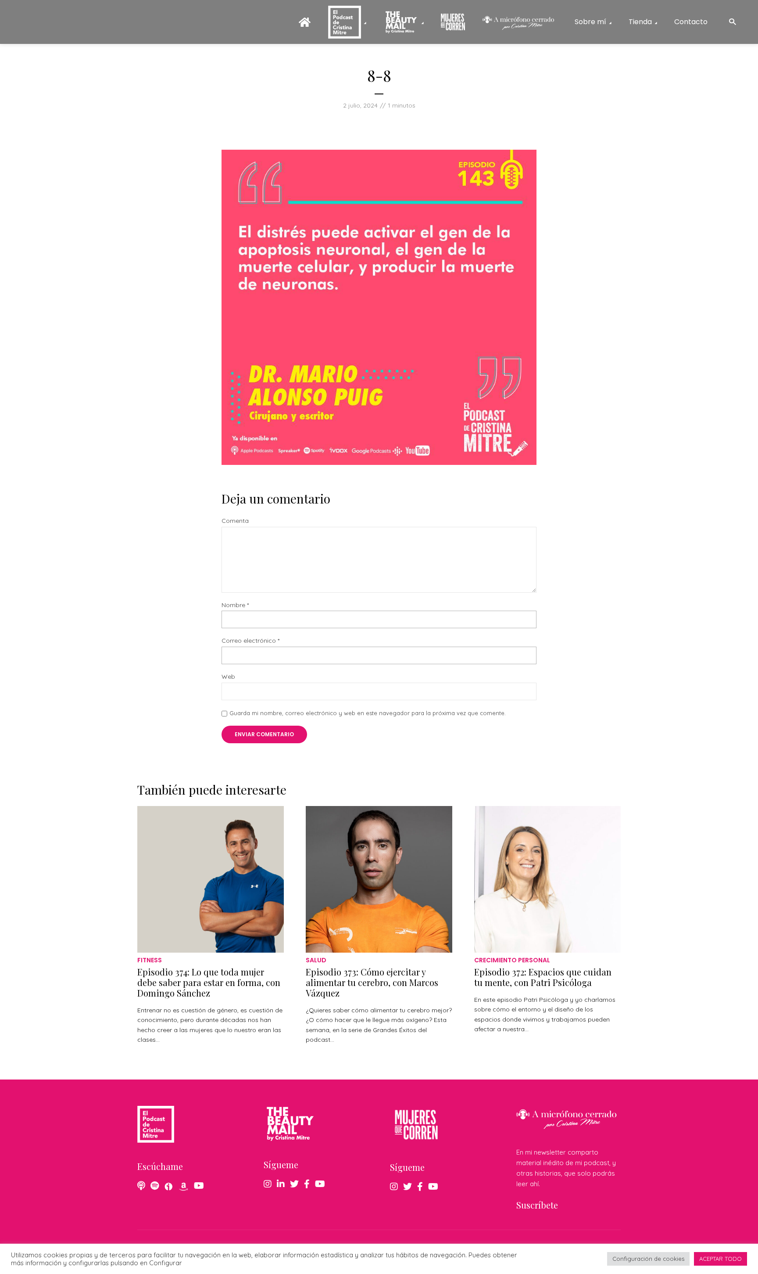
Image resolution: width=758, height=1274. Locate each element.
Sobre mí (590, 22)
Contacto (691, 22)
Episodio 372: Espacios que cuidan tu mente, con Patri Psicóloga (542, 977)
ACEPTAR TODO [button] (720, 1258)
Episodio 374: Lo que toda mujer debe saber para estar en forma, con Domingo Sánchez (208, 982)
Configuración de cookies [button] (648, 1258)
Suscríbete (537, 1205)
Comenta (235, 521)
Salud (316, 960)
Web (228, 676)
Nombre (235, 605)
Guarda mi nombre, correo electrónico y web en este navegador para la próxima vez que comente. (367, 712)
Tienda (640, 22)
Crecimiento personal (512, 960)
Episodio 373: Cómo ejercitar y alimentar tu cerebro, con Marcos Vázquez (372, 982)
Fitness (149, 960)
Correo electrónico (250, 640)
